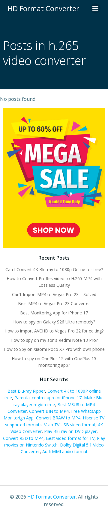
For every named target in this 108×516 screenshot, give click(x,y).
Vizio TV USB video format (69, 425)
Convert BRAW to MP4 (58, 418)
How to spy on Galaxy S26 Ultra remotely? (54, 322)
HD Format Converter (51, 496)
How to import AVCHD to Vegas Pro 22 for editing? (54, 331)
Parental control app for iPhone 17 (48, 397)
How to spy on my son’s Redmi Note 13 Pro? (54, 340)
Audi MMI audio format (65, 451)
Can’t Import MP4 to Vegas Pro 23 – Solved (54, 294)
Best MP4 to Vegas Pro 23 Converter (54, 303)
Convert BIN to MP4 (49, 411)
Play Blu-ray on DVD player (70, 431)
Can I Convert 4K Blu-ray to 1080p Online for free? (54, 269)
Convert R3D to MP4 (23, 438)
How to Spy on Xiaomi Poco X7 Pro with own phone (54, 349)
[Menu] (95, 8)
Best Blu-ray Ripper (26, 391)
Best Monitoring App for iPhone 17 (54, 313)
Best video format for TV (70, 438)
